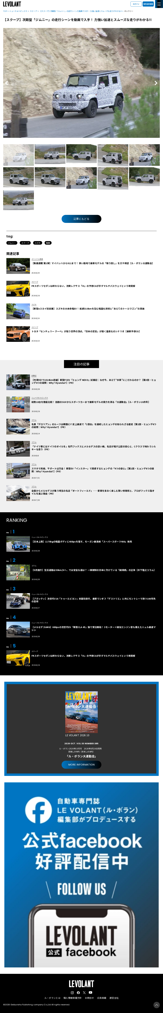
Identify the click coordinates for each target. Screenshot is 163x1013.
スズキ (38, 242)
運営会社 (114, 997)
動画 (48, 242)
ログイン (136, 4)
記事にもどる (81, 219)
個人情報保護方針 (73, 997)
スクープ (33, 11)
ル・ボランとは (52, 997)
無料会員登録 (148, 4)
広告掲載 (101, 997)
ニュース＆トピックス (18, 11)
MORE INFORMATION (81, 764)
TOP (5, 11)
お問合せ (89, 997)
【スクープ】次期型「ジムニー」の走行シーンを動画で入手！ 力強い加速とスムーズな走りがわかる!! (81, 11)
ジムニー (12, 242)
